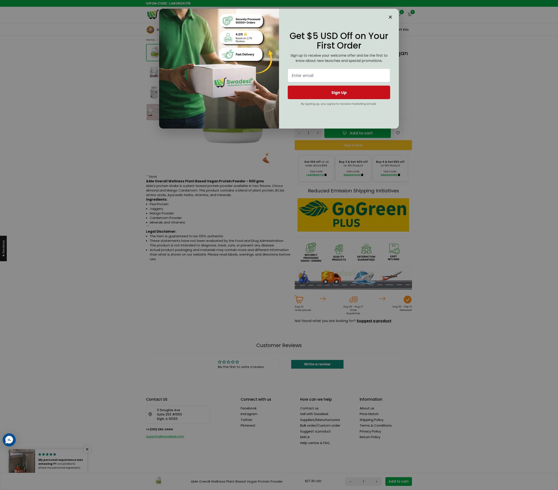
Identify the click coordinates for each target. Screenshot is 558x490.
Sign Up (339, 92)
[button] (9, 439)
